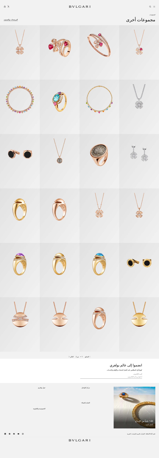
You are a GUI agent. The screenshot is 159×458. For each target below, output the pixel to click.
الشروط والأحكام (40, 436)
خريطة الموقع (41, 439)
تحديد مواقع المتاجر (85, 406)
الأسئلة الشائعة (86, 433)
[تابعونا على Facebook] (14, 448)
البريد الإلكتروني (137, 388)
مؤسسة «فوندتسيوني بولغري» (37, 418)
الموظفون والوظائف (40, 412)
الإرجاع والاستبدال (85, 427)
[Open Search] (16, 7)
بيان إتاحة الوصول (40, 415)
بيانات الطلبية (86, 421)
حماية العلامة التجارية (39, 406)
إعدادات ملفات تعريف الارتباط (37, 427)
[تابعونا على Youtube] (18, 448)
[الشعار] (79, 7)
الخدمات (87, 424)
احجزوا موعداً (86, 412)
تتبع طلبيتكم (87, 430)
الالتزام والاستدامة (40, 409)
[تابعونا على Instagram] (22, 448)
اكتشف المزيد (149, 439)
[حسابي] (8, 7)
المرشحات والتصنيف (11, 20)
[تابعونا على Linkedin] (5, 448)
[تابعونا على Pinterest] (9, 448)
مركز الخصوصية (41, 430)
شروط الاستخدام (40, 433)
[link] (12, 7)
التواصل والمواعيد (85, 409)
